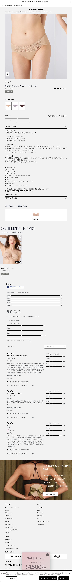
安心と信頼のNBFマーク (11, 527)
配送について (40, 513)
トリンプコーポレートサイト (12, 507)
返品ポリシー (8, 539)
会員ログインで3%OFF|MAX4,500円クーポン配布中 (35, 1)
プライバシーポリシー (10, 545)
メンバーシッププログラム (11, 530)
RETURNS (11, 198)
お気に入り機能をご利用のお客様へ (10, 5)
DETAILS (10, 127)
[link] (15, 556)
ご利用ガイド (40, 507)
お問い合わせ (40, 515)
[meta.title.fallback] (36, 9)
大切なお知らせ (8, 524)
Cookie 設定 (11, 578)
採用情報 (7, 521)
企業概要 (7, 510)
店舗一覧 (7, 532)
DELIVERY (11, 195)
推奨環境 (39, 510)
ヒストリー (7, 515)
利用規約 (7, 542)
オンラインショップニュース (43, 521)
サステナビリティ (9, 518)
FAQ (38, 518)
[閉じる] (69, 573)
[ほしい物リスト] (20, 236)
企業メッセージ (8, 513)
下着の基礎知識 (40, 524)
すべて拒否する (64, 578)
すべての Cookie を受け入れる (48, 578)
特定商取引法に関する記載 (11, 548)
